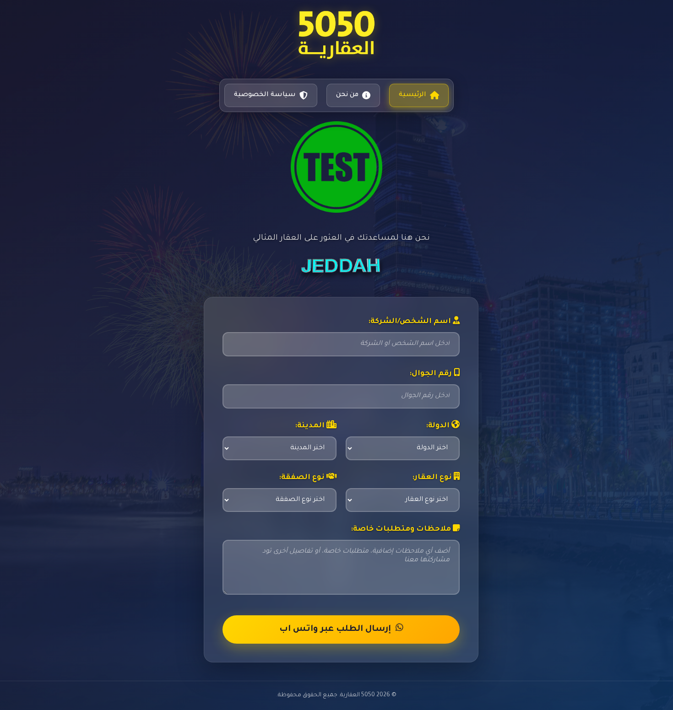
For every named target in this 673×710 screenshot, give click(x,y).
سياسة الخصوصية (265, 95)
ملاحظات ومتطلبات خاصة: (402, 529)
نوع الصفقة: (302, 478)
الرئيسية (412, 95)
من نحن (347, 95)
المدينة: (310, 426)
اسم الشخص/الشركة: (410, 322)
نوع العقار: (433, 478)
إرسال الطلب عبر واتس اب (335, 629)
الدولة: (438, 426)
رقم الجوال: (431, 374)
